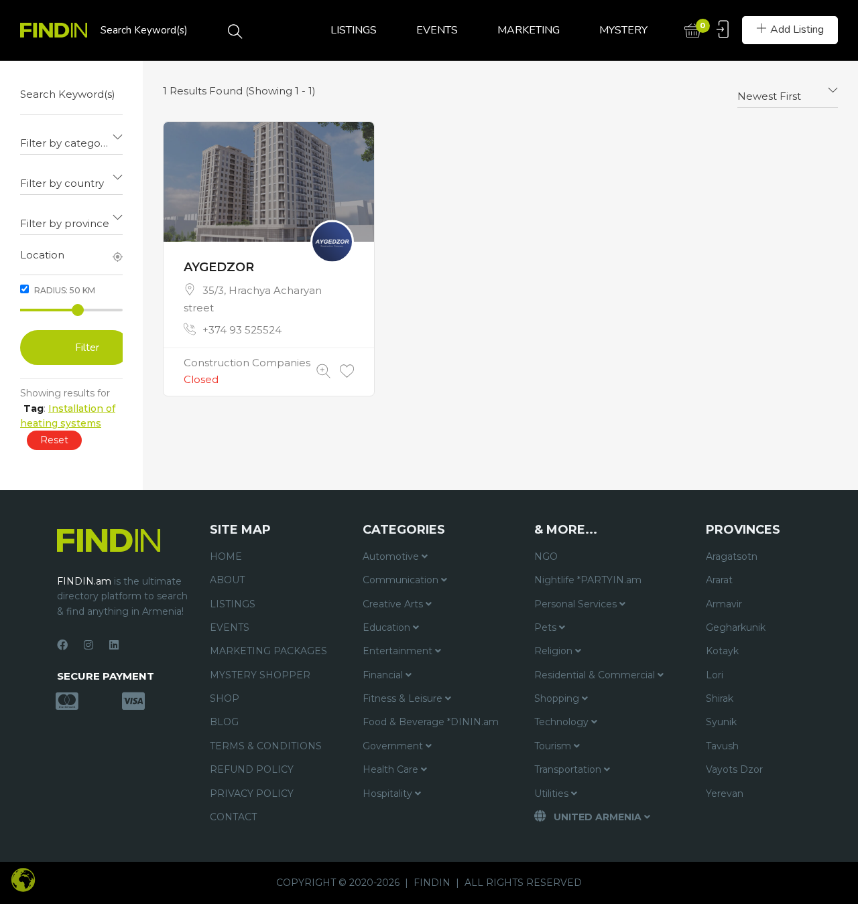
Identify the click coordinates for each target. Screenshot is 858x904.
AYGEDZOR (219, 267)
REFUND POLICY (252, 769)
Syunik (721, 722)
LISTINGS (353, 30)
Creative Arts (394, 604)
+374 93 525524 (242, 329)
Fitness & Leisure (404, 698)
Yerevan (724, 793)
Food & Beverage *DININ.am (431, 722)
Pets (546, 627)
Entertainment (399, 651)
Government (394, 746)
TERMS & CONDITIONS (266, 746)
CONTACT (233, 817)
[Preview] (323, 371)
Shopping (558, 698)
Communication (402, 580)
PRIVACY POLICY (252, 793)
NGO (546, 556)
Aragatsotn (731, 556)
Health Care (392, 769)
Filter (87, 347)
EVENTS (437, 30)
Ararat (719, 580)
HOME (226, 556)
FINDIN (432, 883)
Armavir (724, 604)
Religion (554, 651)
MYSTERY (623, 30)
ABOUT (227, 580)
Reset (54, 440)
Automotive (392, 556)
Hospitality (389, 793)
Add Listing (797, 29)
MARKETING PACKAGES (268, 651)
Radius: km (63, 290)
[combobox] (71, 138)
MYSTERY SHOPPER (260, 675)
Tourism (554, 746)
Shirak (719, 698)
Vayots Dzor (734, 769)
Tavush (722, 746)
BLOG (224, 722)
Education (388, 627)
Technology (562, 722)
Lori (714, 675)
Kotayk (722, 651)
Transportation (569, 769)
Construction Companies (247, 362)
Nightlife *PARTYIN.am (587, 580)
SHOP (224, 698)
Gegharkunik (735, 627)
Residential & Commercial (596, 675)
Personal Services (576, 604)
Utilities (552, 793)
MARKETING (528, 30)
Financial (384, 675)
